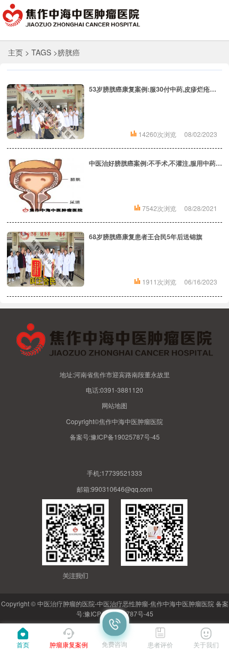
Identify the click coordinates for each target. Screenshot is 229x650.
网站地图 (114, 405)
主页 (15, 52)
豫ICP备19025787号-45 (125, 436)
